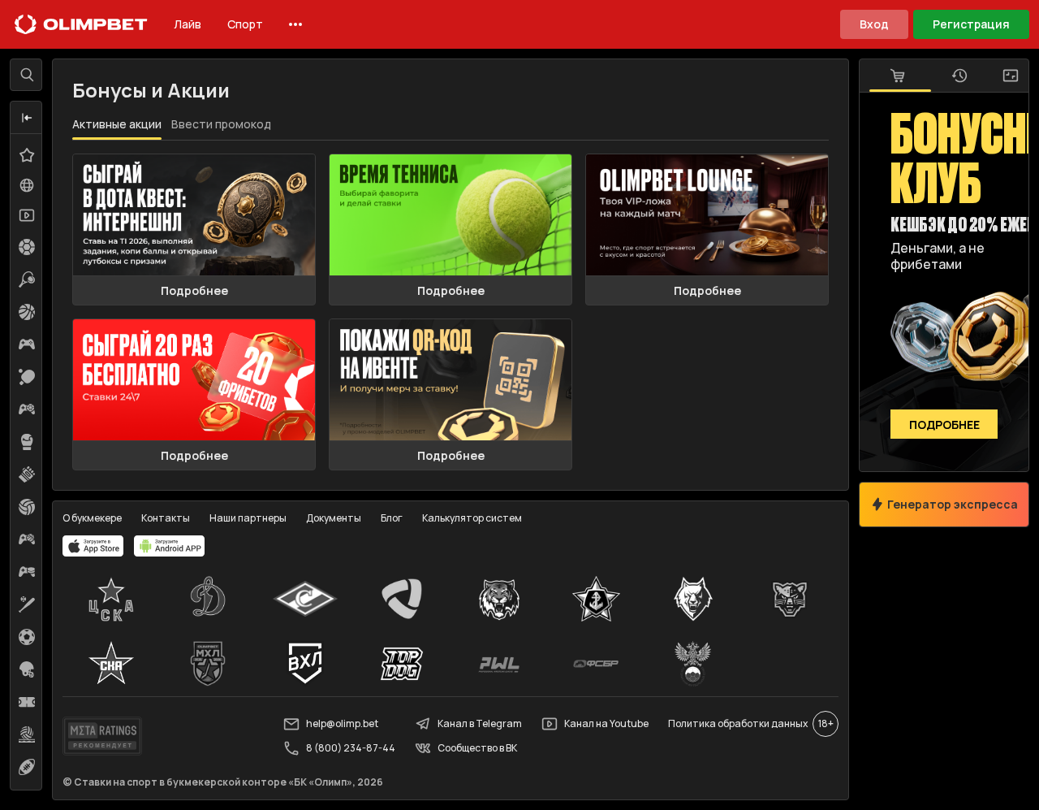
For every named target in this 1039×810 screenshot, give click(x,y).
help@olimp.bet (342, 723)
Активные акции (117, 124)
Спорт (245, 24)
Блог (392, 518)
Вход (874, 24)
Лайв (187, 24)
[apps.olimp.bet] (93, 546)
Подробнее (194, 290)
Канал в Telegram (480, 723)
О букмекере (92, 518)
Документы (333, 518)
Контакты (165, 518)
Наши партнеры (248, 518)
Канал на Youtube (606, 723)
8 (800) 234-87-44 (350, 748)
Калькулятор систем (472, 518)
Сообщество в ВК (477, 748)
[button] (27, 117)
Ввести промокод (221, 124)
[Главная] (81, 24)
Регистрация (971, 24)
